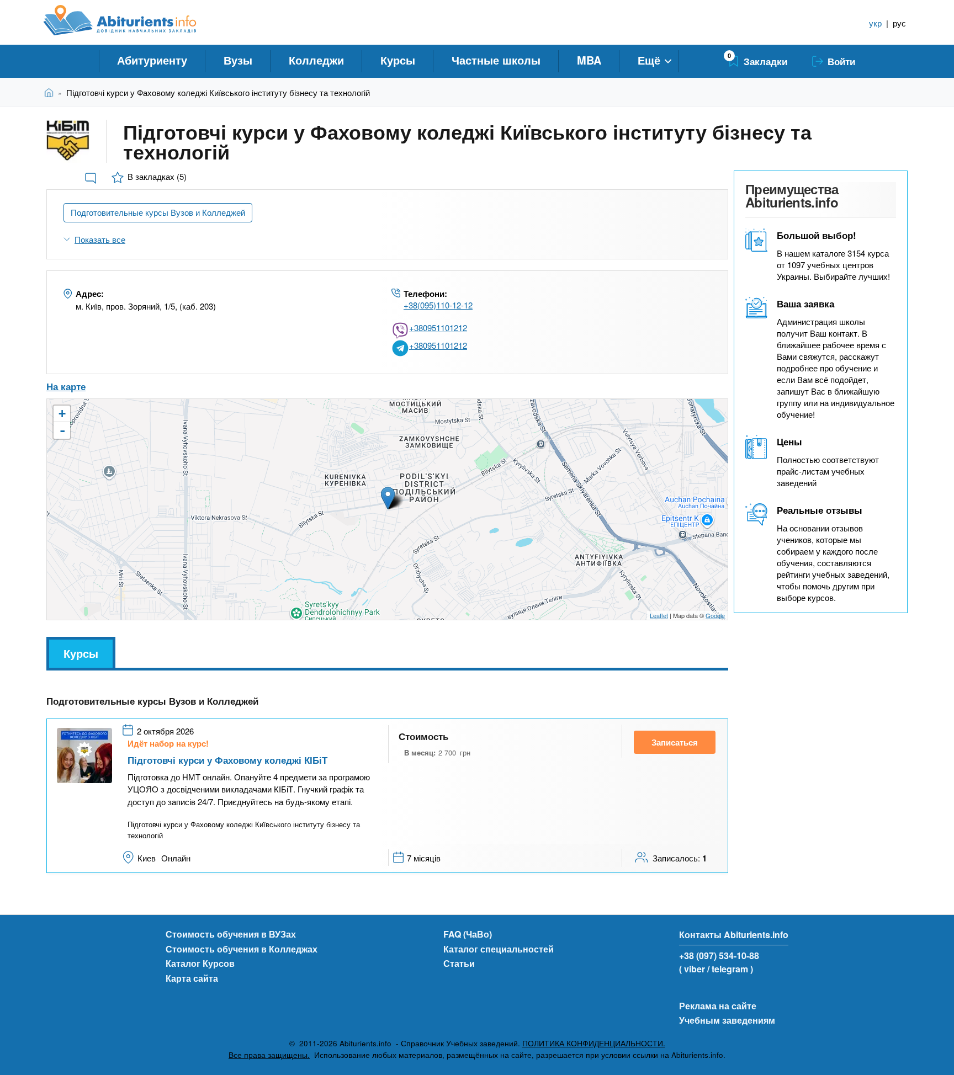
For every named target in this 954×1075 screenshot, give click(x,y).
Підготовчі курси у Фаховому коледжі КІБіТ (227, 760)
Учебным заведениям (727, 1020)
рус (899, 23)
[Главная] (132, 20)
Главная (51, 92)
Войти (841, 61)
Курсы (397, 60)
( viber (692, 968)
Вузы (238, 60)
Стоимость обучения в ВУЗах (231, 934)
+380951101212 (438, 327)
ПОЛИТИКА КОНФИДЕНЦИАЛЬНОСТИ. (593, 1043)
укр (875, 23)
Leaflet (659, 615)
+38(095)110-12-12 (438, 305)
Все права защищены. (269, 1055)
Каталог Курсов (200, 963)
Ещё (649, 60)
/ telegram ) (730, 968)
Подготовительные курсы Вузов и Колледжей (158, 212)
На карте (66, 386)
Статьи (459, 963)
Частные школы (496, 60)
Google (715, 615)
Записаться (674, 742)
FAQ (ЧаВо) (467, 934)
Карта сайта (192, 978)
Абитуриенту (152, 60)
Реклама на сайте (717, 1005)
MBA (589, 60)
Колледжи (316, 60)
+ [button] (62, 414)
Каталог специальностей (498, 949)
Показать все (100, 239)
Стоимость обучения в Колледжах (241, 949)
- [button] (62, 430)
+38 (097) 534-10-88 (719, 955)
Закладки (765, 61)
